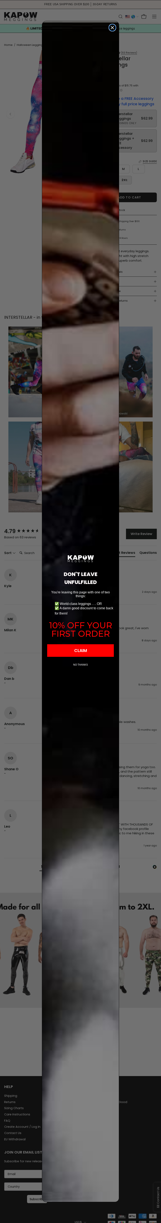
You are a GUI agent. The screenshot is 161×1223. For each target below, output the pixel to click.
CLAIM (80, 650)
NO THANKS (80, 664)
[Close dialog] (112, 27)
